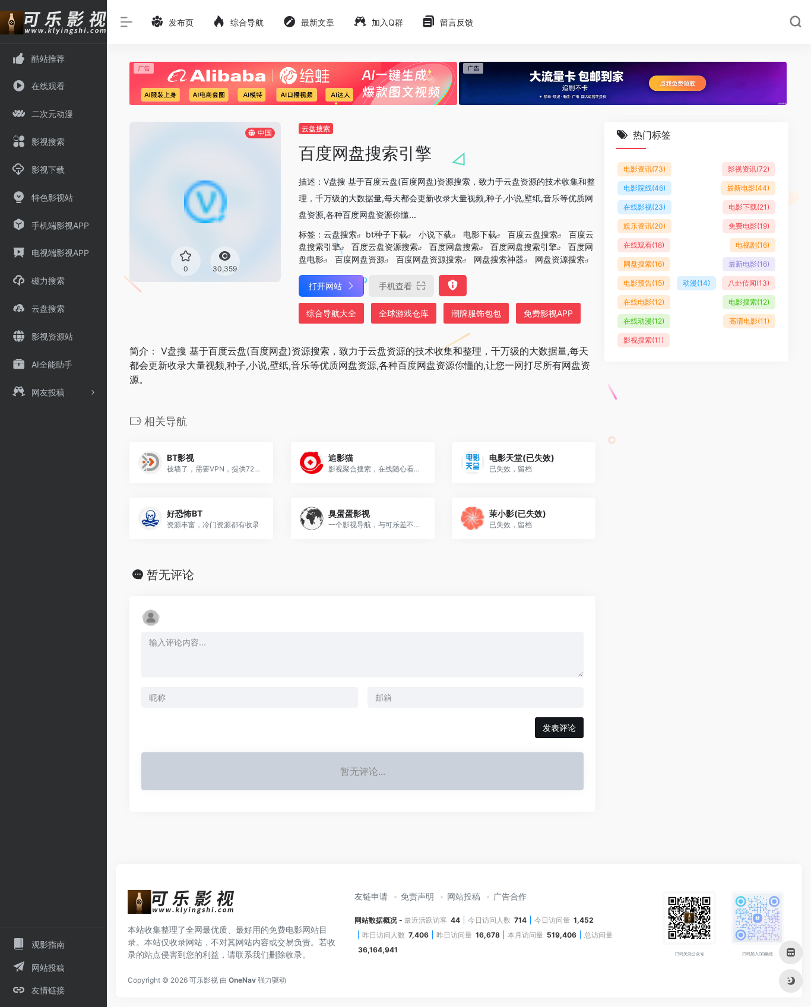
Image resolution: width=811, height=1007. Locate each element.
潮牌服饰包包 (476, 313)
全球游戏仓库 (404, 313)
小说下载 (435, 234)
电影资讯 (644, 168)
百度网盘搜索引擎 (523, 247)
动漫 (696, 282)
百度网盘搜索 (454, 247)
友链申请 (371, 896)
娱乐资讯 (644, 225)
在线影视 (644, 206)
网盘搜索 (643, 263)
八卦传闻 (748, 282)
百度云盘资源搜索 (384, 247)
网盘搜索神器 (499, 259)
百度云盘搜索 (532, 234)
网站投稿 (463, 896)
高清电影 (749, 320)
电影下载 (479, 234)
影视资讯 (748, 168)
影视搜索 (643, 339)
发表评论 (559, 728)
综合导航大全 (331, 313)
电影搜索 (748, 301)
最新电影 (748, 187)
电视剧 (752, 244)
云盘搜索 (316, 128)
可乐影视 (203, 980)
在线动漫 (643, 320)
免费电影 (748, 225)
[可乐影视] (181, 906)
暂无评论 (170, 575)
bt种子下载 (386, 234)
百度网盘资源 (360, 259)
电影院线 (644, 187)
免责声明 (417, 896)
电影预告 (643, 282)
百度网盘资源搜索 (429, 259)
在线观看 (643, 244)
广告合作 (510, 896)
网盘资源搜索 (560, 259)
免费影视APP (548, 313)
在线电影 (643, 301)
